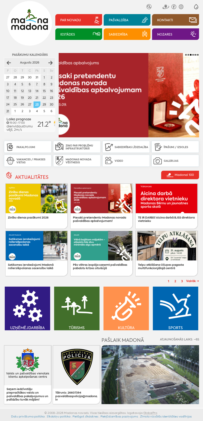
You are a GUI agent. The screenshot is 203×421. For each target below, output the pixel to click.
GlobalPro (150, 413)
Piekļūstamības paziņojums (119, 416)
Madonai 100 (184, 175)
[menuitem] (78, 20)
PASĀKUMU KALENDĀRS (30, 55)
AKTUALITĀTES (32, 177)
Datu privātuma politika (28, 416)
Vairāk (191, 281)
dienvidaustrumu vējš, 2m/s (20, 124)
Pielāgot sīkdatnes (85, 416)
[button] (196, 6)
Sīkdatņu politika (59, 416)
